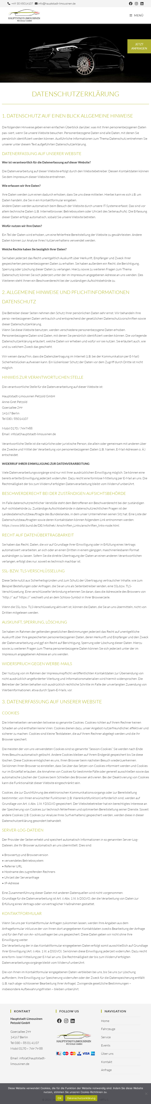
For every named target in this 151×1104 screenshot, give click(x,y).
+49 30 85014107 (21, 3)
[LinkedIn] (73, 1021)
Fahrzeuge (108, 1029)
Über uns (107, 1054)
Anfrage (106, 1070)
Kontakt (106, 1062)
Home (105, 1021)
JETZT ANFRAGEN (139, 46)
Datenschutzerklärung (81, 1098)
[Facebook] (59, 1021)
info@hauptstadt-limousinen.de (57, 3)
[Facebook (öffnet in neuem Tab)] (131, 3)
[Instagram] (66, 1021)
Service (106, 1037)
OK (59, 1098)
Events (105, 1045)
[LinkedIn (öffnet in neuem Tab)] (141, 3)
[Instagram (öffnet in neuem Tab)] (136, 3)
